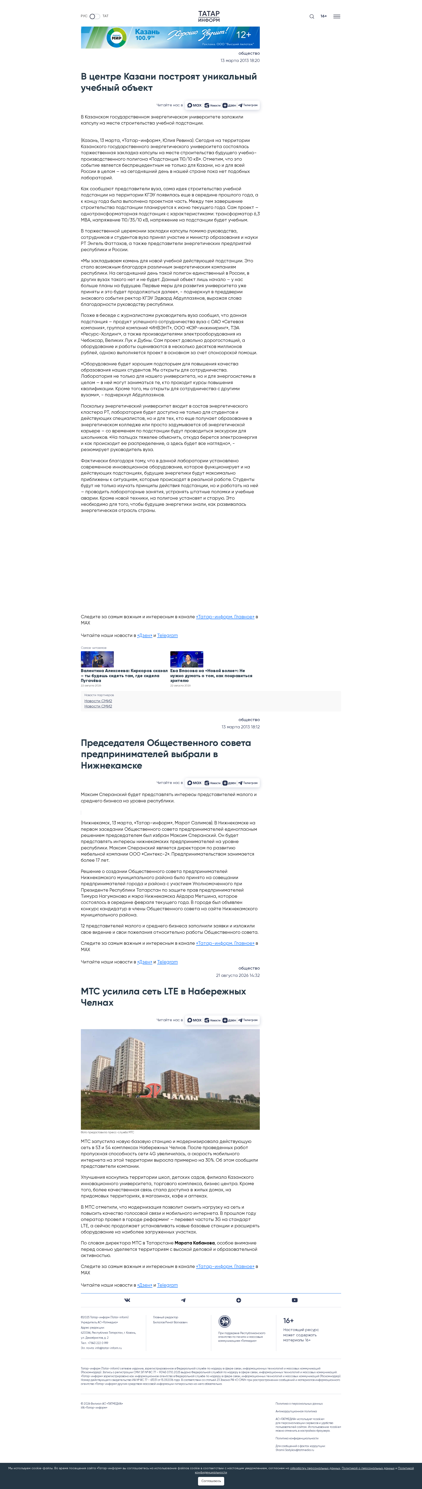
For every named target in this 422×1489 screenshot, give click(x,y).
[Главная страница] (209, 16)
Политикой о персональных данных (368, 1468)
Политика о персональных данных (299, 1403)
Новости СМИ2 (98, 701)
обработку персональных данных (315, 1468)
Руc (84, 16)
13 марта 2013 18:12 (241, 727)
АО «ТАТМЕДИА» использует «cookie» (300, 1419)
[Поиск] (312, 16)
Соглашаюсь (211, 1481)
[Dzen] (238, 1300)
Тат (105, 16)
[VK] (127, 1300)
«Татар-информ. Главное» (225, 617)
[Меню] (337, 16)
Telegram (167, 635)
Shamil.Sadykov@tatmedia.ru (295, 1450)
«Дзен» (144, 635)
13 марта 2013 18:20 (240, 60)
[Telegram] (183, 1300)
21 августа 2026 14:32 (238, 975)
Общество (249, 53)
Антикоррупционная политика (296, 1411)
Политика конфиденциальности (297, 1438)
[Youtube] (295, 1300)
